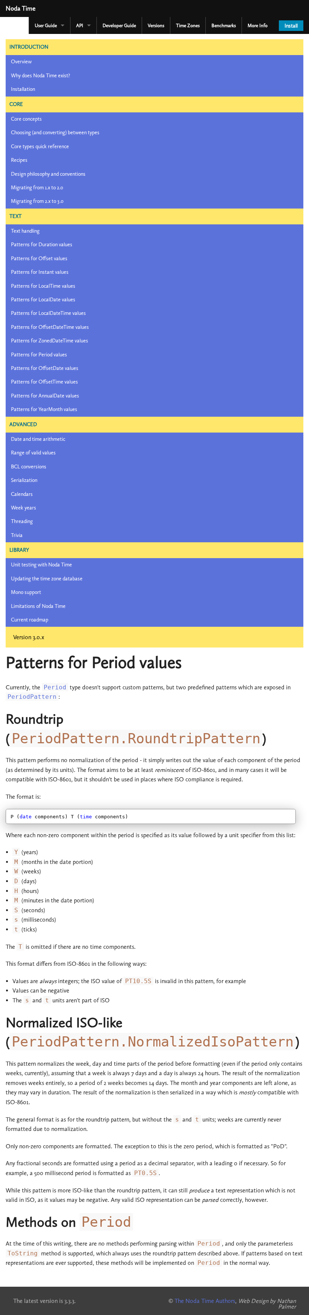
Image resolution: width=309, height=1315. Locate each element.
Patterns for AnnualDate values (45, 396)
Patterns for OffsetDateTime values (50, 327)
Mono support (26, 592)
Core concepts (26, 119)
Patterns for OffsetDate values (44, 368)
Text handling (25, 231)
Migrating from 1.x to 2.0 (37, 187)
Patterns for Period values (39, 354)
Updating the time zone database (47, 578)
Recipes (19, 160)
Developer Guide (119, 25)
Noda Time (20, 8)
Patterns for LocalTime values (43, 286)
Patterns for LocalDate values (43, 299)
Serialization (24, 480)
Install (291, 26)
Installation (23, 89)
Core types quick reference (40, 146)
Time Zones (188, 25)
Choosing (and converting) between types (55, 132)
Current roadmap (29, 620)
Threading (22, 521)
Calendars (22, 494)
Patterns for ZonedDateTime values (49, 341)
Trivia (17, 535)
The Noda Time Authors (204, 1300)
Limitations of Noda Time (38, 606)
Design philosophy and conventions (48, 174)
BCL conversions (28, 466)
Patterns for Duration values (41, 244)
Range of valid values (33, 453)
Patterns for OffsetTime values (44, 382)
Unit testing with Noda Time (41, 565)
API (79, 25)
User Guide (46, 25)
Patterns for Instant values (40, 272)
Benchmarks (223, 25)
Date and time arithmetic (38, 439)
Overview (21, 61)
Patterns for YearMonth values (44, 409)
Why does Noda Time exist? (40, 75)
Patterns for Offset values (39, 258)
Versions (156, 25)
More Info (258, 25)
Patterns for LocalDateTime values (48, 313)
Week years (23, 508)
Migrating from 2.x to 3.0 (37, 201)
